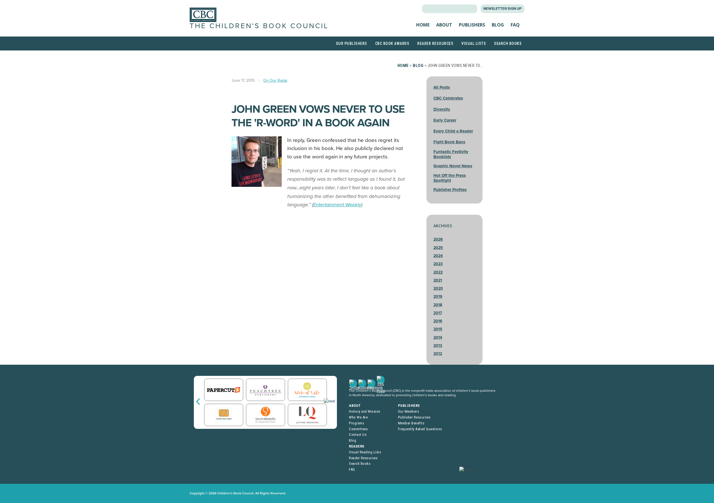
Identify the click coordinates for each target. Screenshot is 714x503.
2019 (437, 296)
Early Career (444, 120)
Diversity (441, 109)
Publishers (472, 25)
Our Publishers (351, 43)
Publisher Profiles (450, 189)
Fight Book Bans (449, 141)
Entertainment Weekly (337, 205)
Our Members (408, 411)
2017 (437, 313)
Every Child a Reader (453, 131)
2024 (438, 255)
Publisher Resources (414, 417)
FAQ (515, 25)
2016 (437, 321)
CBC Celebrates (448, 98)
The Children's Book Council (259, 26)
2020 (438, 288)
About (444, 25)
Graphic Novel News (452, 165)
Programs (356, 423)
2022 (438, 272)
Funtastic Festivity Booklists (450, 154)
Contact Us (357, 434)
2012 (437, 353)
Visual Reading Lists (365, 452)
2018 (437, 305)
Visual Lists (473, 43)
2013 (437, 345)
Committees (358, 429)
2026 (438, 239)
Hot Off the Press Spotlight (449, 178)
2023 (438, 264)
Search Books (508, 43)
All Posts (441, 87)
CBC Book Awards (392, 43)
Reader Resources (435, 43)
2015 (437, 329)
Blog (498, 25)
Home (423, 25)
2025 (438, 247)
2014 (437, 337)
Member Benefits (411, 423)
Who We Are (358, 417)
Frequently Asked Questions (420, 429)
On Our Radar (275, 80)
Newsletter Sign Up (502, 8)
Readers (357, 446)
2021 (437, 280)
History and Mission (364, 411)
